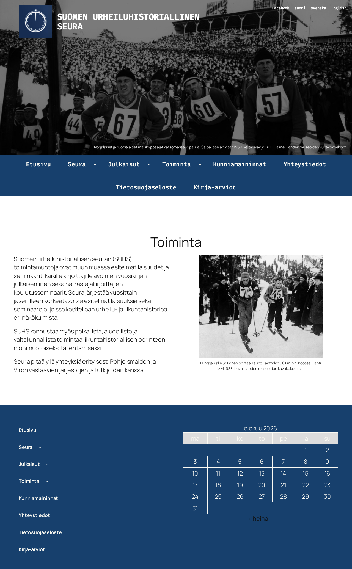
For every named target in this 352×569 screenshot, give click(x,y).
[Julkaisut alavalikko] (149, 164)
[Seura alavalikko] (95, 164)
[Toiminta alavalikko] (200, 164)
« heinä (258, 518)
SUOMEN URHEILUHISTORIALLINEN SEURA (128, 21)
